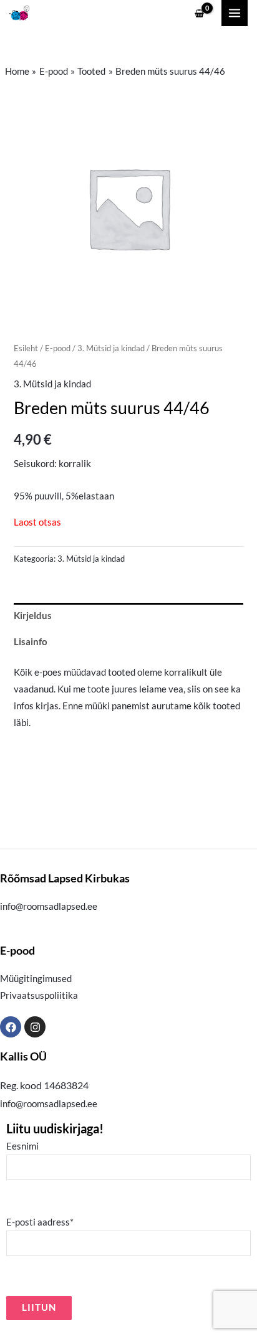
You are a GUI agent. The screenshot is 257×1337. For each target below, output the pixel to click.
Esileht (26, 348)
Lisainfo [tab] (30, 641)
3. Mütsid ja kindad (111, 348)
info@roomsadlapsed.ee (48, 906)
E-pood (57, 348)
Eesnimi (22, 1146)
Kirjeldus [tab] (33, 615)
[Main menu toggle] (234, 13)
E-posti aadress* (40, 1222)
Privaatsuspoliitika (39, 995)
